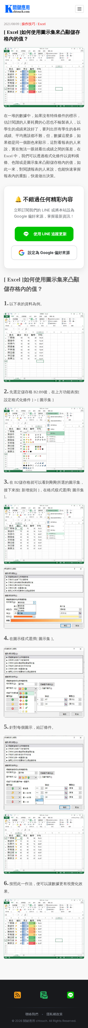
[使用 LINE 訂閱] (70, 995)
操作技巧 (28, 24)
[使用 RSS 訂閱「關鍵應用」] (17, 995)
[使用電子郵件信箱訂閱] (44, 995)
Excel (41, 24)
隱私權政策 (55, 1014)
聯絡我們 (31, 1014)
